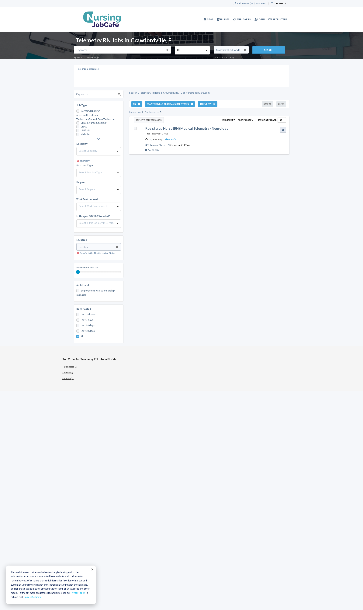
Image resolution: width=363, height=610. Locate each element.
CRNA (84, 126)
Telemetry (157, 139)
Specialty (82, 143)
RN (149, 139)
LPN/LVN (85, 130)
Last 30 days (88, 331)
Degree (80, 182)
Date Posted (83, 309)
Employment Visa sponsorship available (95, 292)
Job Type (81, 105)
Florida (162, 145)
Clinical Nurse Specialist (94, 122)
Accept (92, 569)
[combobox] (192, 50)
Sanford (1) (67, 372)
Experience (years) (87, 267)
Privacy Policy (78, 592)
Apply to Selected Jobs (149, 120)
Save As (267, 104)
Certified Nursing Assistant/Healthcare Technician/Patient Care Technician (95, 115)
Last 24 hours (88, 314)
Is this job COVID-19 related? (93, 216)
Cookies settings (32, 597)
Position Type (84, 165)
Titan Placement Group (156, 133)
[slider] (78, 272)
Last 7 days (87, 320)
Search (268, 50)
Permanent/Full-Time (180, 145)
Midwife (85, 134)
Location (81, 240)
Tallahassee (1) (69, 366)
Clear (281, 104)
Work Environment (87, 199)
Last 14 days (88, 325)
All (82, 336)
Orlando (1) (68, 378)
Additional (82, 285)
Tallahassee (152, 145)
